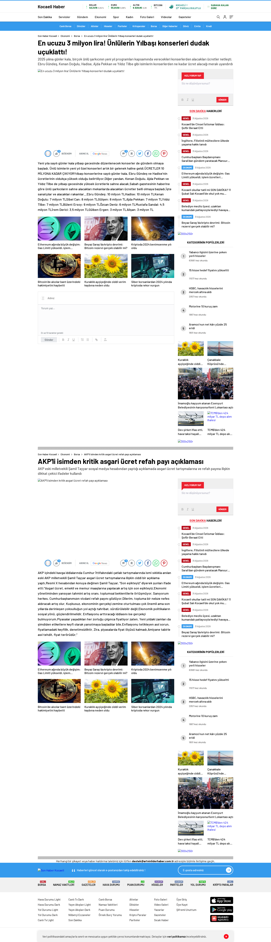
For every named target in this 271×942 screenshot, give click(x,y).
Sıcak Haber (161, 920)
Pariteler (122, 26)
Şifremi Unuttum (186, 909)
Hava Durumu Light (49, 899)
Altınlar (94, 26)
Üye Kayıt (182, 904)
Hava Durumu (111, 883)
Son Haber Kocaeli (47, 35)
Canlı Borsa (65, 26)
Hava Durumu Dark (49, 904)
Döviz (186, 26)
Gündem (82, 17)
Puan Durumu (135, 883)
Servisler (64, 17)
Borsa (154, 26)
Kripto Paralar (223, 883)
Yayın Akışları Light (79, 904)
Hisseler (108, 26)
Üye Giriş (181, 899)
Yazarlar (159, 909)
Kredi (209, 26)
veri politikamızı (176, 936)
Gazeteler (185, 17)
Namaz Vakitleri (63, 883)
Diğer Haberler (170, 26)
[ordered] (82, 339)
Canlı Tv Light (46, 920)
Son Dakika (45, 17)
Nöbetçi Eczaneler (79, 915)
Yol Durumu (198, 883)
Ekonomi (100, 17)
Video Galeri (161, 904)
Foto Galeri (147, 17)
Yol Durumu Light (48, 909)
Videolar (166, 17)
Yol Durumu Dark (48, 915)
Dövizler (81, 26)
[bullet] (87, 339)
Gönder (49, 339)
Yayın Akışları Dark (79, 909)
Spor (116, 17)
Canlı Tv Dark (76, 899)
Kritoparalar (139, 26)
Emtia (197, 26)
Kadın (129, 17)
